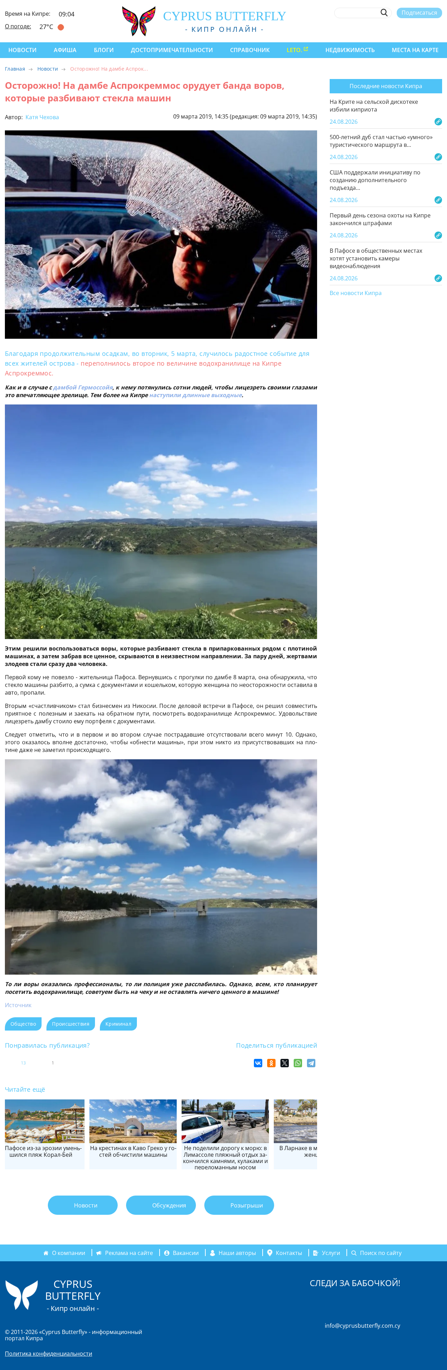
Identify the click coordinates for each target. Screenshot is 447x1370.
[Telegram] (311, 1063)
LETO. (294, 50)
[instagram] (387, 29)
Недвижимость (350, 50)
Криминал (118, 1023)
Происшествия (70, 1023)
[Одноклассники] (271, 1063)
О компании (68, 1253)
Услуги (331, 1253)
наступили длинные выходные (195, 395)
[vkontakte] (426, 29)
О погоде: (18, 26)
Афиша (65, 50)
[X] (285, 1063)
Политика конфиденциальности (48, 1353)
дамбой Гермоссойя (82, 387)
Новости (22, 50)
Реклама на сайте (129, 1253)
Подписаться (419, 12)
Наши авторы (237, 1253)
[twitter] (400, 29)
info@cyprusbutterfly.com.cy (362, 1325)
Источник (18, 1005)
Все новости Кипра (356, 293)
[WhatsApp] (298, 1063)
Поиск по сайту (381, 1253)
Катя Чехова (41, 117)
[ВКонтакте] (258, 1063)
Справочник (250, 50)
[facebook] (374, 29)
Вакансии (186, 1253)
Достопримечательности (172, 50)
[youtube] (438, 29)
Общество (23, 1023)
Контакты (289, 1253)
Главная (15, 68)
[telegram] (413, 29)
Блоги (104, 50)
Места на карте (415, 50)
